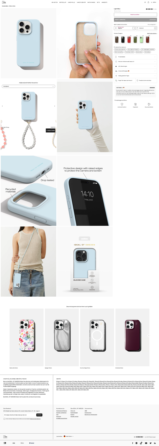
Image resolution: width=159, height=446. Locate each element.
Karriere (72, 414)
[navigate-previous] (148, 335)
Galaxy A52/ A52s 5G (73, 388)
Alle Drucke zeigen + (152, 33)
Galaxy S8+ (86, 389)
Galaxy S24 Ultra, (109, 386)
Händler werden (74, 416)
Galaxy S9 (68, 389)
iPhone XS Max (70, 384)
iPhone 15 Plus (138, 381)
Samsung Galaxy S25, (70, 386)
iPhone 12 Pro (113, 383)
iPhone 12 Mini (134, 383)
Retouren (58, 416)
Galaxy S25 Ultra (87, 386)
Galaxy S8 (80, 389)
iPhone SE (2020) (89, 384)
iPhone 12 (119, 383)
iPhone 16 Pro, (103, 381)
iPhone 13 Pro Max (98, 383)
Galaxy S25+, (79, 386)
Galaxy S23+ (124, 386)
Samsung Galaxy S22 (141, 386)
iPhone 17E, (86, 381)
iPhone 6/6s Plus (128, 384)
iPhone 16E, (91, 381)
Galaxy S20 (105, 388)
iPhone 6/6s (121, 384)
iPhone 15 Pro (131, 381)
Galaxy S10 (148, 388)
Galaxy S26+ (151, 384)
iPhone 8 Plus (102, 384)
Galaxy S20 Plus (112, 388)
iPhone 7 (108, 384)
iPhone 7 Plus (114, 384)
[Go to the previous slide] (2, 106)
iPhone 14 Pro (61, 383)
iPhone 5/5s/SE (137, 384)
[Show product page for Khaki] (135, 39)
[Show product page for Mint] (141, 39)
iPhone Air (80, 381)
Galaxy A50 (135, 388)
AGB (86, 410)
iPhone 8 (96, 384)
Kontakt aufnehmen (61, 412)
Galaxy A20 (142, 388)
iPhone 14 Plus (68, 383)
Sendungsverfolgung (61, 410)
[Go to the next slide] (54, 106)
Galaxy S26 (144, 384)
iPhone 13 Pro (90, 383)
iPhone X (82, 384)
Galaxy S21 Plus (89, 388)
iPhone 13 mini (106, 383)
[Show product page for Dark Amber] (147, 39)
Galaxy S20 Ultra (121, 388)
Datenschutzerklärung (35, 419)
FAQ (57, 414)
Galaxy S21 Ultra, (97, 388)
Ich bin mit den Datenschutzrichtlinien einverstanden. (23, 419)
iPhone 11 (58, 384)
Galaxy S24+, (101, 386)
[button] (144, 437)
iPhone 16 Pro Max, (118, 381)
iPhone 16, (97, 381)
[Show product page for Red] (129, 39)
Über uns (73, 410)
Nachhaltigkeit (74, 412)
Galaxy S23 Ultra (131, 386)
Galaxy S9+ (74, 389)
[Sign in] (145, 2)
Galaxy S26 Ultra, (60, 386)
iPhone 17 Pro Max (72, 381)
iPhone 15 (125, 381)
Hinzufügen (50, 130)
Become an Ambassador (91, 414)
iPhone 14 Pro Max (76, 383)
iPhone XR (76, 384)
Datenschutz (88, 412)
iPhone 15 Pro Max (147, 381)
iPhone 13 (84, 383)
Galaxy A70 (129, 388)
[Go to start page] (4, 2)
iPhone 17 (58, 381)
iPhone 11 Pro (151, 383)
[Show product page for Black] (123, 39)
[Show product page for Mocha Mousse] (116, 39)
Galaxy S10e (62, 389)
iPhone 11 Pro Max (143, 383)
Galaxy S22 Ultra (63, 388)
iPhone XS (63, 384)
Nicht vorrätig (135, 19)
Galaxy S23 (117, 386)
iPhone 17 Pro (64, 381)
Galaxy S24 (95, 386)
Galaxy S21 (82, 388)
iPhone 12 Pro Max (126, 383)
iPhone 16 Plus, (110, 381)
